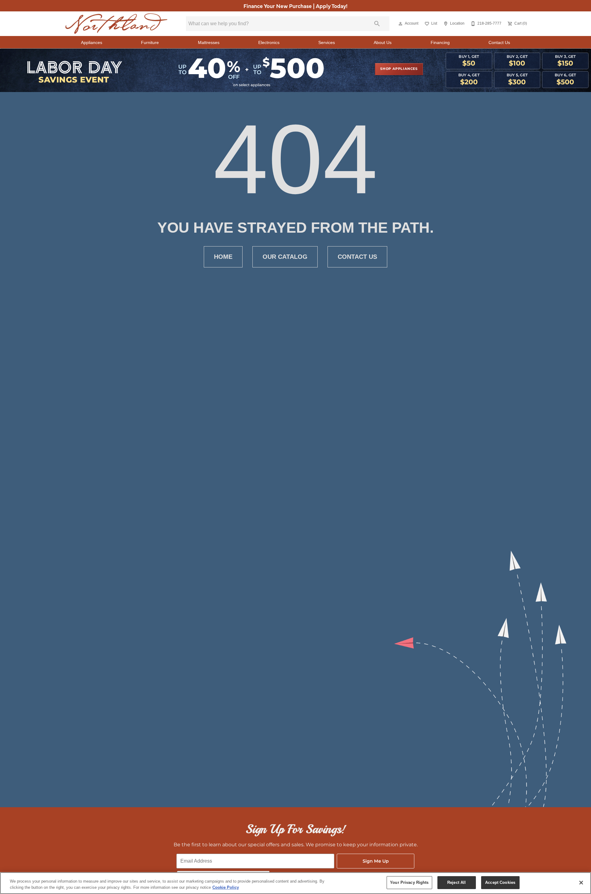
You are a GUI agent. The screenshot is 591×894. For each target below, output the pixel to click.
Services (326, 42)
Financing (440, 42)
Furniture (150, 42)
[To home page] (116, 24)
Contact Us (499, 42)
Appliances (91, 42)
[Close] (581, 882)
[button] (400, 23)
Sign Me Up (376, 861)
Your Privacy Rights (409, 882)
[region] (295, 883)
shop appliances (399, 69)
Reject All (456, 882)
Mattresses (208, 42)
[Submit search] (377, 23)
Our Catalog (285, 256)
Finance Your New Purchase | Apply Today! (295, 6)
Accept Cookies (500, 882)
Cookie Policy (225, 887)
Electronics (268, 42)
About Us (383, 42)
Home (223, 256)
